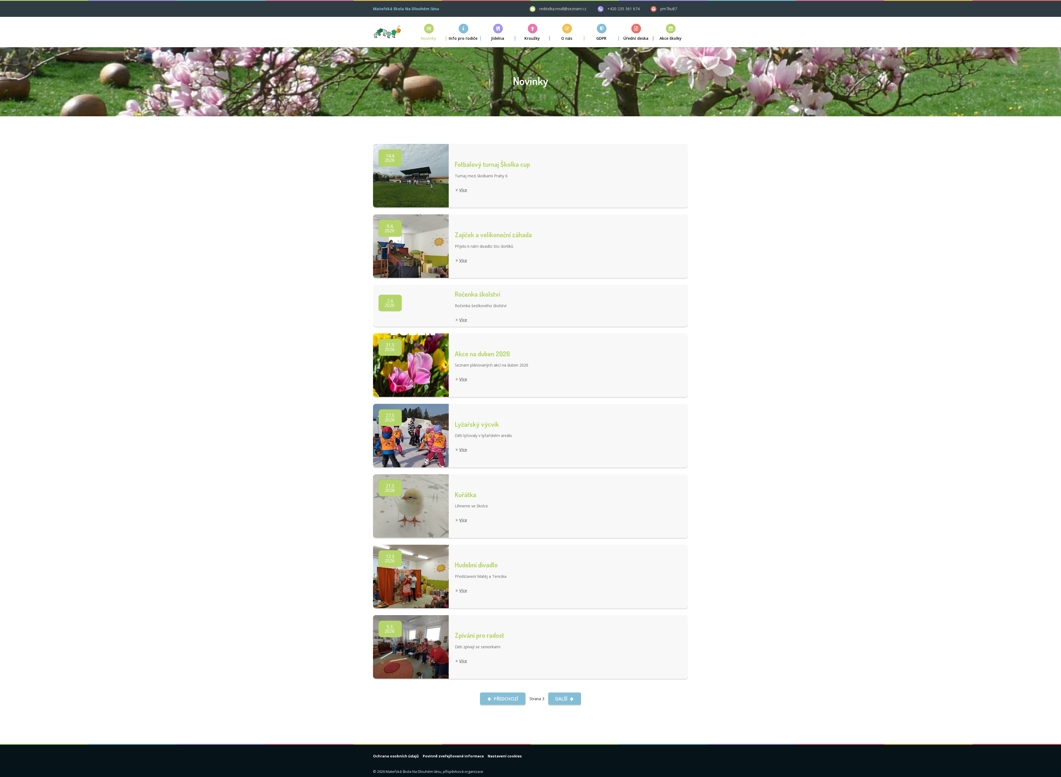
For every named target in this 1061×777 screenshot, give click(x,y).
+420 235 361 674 (623, 8)
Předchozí (505, 699)
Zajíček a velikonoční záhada (493, 234)
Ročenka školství (477, 294)
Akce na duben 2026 (482, 353)
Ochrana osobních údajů (396, 756)
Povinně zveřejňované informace (453, 756)
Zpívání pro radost (479, 635)
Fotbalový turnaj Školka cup (492, 164)
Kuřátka (465, 494)
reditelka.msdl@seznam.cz (562, 8)
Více (463, 190)
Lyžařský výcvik (477, 424)
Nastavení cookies (505, 756)
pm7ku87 (668, 8)
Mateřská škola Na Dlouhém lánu (406, 8)
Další (561, 699)
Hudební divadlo (476, 564)
